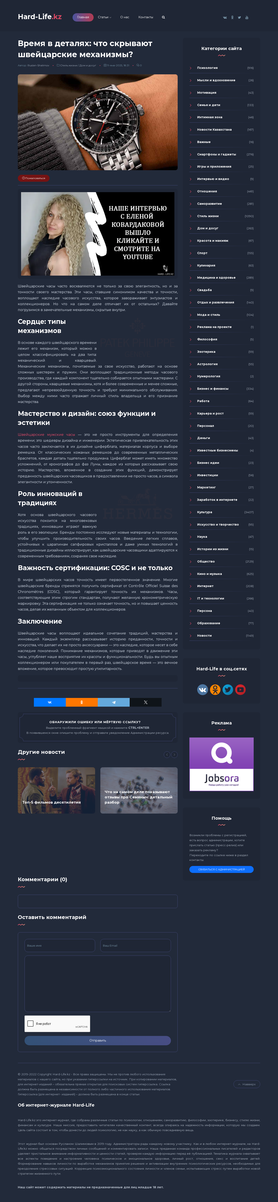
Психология (207, 68)
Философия (207, 339)
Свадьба (204, 290)
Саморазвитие (209, 203)
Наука (202, 536)
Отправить (97, 1040)
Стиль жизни (68, 65)
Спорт (202, 253)
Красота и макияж (212, 240)
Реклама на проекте (214, 327)
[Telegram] (114, 702)
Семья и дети (208, 105)
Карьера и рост (210, 413)
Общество (206, 561)
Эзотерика (206, 351)
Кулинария (206, 265)
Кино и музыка (209, 574)
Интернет (205, 586)
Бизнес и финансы (212, 388)
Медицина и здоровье (216, 277)
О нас (124, 17)
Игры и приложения (214, 166)
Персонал (205, 426)
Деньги (203, 438)
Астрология (207, 364)
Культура (204, 512)
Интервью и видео (213, 179)
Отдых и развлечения (215, 302)
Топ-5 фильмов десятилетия (51, 802)
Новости (204, 635)
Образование (208, 623)
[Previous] (167, 754)
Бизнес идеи (208, 462)
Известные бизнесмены (217, 450)
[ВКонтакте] (50, 702)
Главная (83, 17)
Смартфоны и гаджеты (216, 154)
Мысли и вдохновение (216, 80)
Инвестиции (207, 475)
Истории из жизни (212, 549)
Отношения (207, 191)
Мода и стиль (208, 314)
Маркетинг (206, 487)
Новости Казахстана (214, 129)
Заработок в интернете (217, 499)
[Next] (174, 754)
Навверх (249, 1084)
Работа (203, 401)
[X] (146, 702)
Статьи (103, 17)
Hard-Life (40, 16)
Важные (204, 142)
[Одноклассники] (82, 702)
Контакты (145, 17)
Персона (204, 611)
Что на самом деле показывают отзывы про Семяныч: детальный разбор (138, 797)
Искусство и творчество (218, 524)
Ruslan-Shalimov (38, 65)
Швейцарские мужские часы (46, 435)
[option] (56, 790)
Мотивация (206, 92)
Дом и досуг (87, 65)
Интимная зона (209, 117)
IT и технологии (210, 598)
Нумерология (208, 376)
